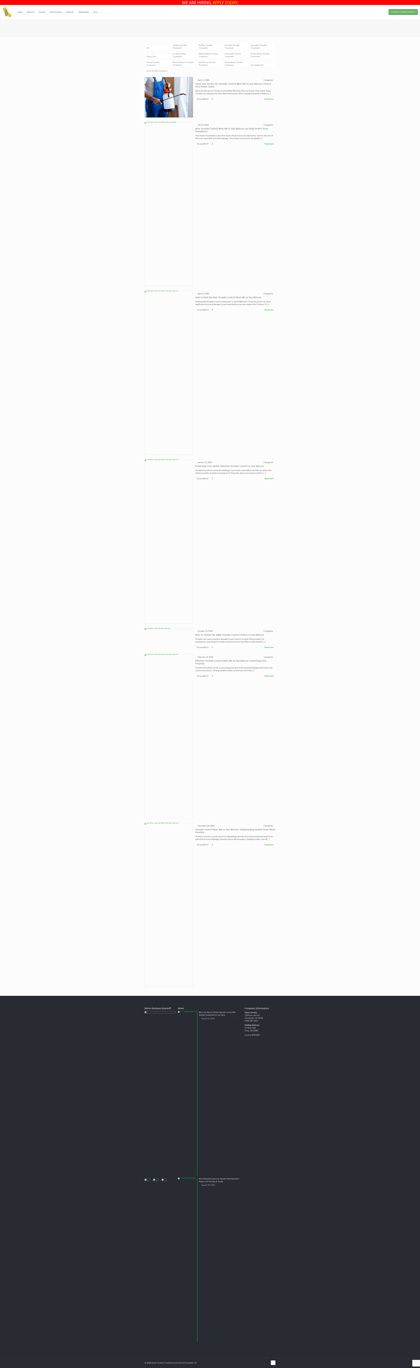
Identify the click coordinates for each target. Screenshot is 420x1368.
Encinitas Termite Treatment (232, 46)
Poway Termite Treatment (152, 63)
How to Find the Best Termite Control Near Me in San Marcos (228, 297)
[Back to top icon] (273, 1362)
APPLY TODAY (225, 2)
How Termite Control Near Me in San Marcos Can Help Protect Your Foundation (231, 130)
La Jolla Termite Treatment (179, 55)
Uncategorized (257, 65)
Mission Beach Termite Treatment (208, 55)
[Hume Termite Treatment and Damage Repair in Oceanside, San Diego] (7, 12)
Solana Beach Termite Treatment (234, 63)
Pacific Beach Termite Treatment (260, 55)
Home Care (151, 56)
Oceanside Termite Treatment (233, 55)
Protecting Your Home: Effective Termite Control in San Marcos (229, 466)
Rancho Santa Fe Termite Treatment (183, 63)
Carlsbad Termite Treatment (179, 46)
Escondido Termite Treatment (259, 46)
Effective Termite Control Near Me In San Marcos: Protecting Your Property (230, 662)
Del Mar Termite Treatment (206, 46)
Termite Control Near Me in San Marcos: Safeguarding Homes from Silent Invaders (235, 831)
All (147, 48)
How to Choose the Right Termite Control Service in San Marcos (229, 634)
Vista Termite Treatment (157, 71)
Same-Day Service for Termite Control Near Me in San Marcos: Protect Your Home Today (233, 85)
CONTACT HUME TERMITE (403, 12)
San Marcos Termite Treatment (207, 63)
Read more (269, 99)
